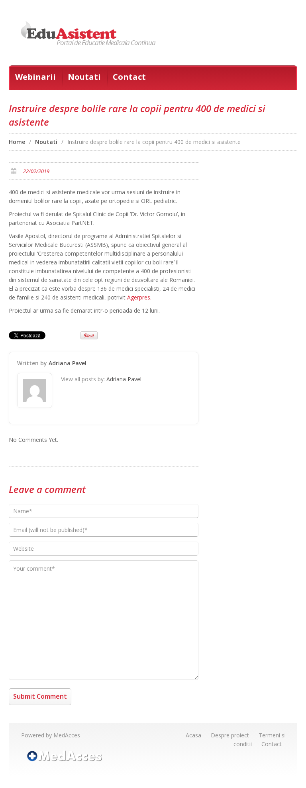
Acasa (193, 735)
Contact (129, 76)
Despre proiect (230, 735)
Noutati (84, 76)
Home (17, 142)
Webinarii (35, 76)
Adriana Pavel (67, 363)
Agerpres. (139, 297)
